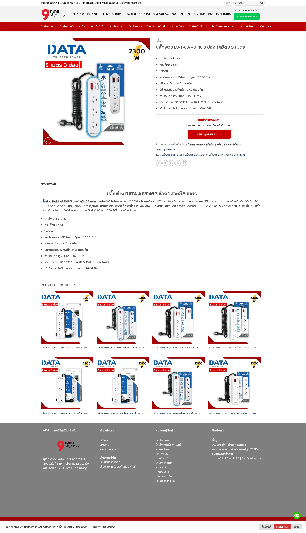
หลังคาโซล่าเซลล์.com (184, 499)
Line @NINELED (247, 16)
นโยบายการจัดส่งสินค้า (229, 144)
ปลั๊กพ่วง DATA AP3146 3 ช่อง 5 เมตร (227, 155)
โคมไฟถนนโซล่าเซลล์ (71, 26)
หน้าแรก (104, 440)
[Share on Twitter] (165, 163)
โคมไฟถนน (47, 26)
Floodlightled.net (236, 498)
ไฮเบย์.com (126, 488)
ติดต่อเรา (265, 26)
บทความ (104, 445)
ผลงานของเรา (108, 449)
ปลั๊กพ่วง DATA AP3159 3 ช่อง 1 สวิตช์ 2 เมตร (232, 413)
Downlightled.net (110, 479)
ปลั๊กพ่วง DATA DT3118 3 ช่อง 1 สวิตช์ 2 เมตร (64, 413)
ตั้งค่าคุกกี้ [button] (266, 527)
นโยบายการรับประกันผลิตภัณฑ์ (118, 466)
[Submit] (261, 3)
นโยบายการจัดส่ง (110, 462)
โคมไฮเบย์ (134, 26)
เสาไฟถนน (116, 26)
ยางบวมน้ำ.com (187, 481)
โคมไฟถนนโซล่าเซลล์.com (66, 492)
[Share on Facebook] (159, 163)
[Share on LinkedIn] (184, 163)
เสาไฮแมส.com (131, 479)
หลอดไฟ (177, 26)
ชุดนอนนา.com (221, 507)
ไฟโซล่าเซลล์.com (125, 484)
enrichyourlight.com (57, 481)
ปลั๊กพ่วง (160, 41)
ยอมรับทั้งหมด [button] (282, 526)
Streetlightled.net (223, 502)
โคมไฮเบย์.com (72, 490)
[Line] (297, 515)
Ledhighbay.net (129, 475)
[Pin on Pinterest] (178, 163)
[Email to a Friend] (172, 163)
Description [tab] (48, 184)
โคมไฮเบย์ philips (223, 26)
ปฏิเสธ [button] (296, 526)
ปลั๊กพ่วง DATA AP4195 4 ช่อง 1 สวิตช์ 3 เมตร (232, 347)
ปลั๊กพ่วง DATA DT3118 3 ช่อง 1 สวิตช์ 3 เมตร (120, 413)
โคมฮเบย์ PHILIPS (166, 481)
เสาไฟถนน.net (108, 493)
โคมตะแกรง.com (127, 493)
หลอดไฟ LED (163, 472)
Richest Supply (109, 475)
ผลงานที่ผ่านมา (247, 26)
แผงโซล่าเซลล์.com (178, 490)
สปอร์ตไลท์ (96, 26)
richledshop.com (166, 485)
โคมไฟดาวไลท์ (164, 463)
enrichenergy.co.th (248, 502)
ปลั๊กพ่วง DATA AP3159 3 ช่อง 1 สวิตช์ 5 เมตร (176, 347)
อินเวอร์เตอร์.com (179, 494)
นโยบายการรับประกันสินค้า (200, 144)
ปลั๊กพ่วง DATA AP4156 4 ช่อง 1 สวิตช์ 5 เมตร (176, 413)
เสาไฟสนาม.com (188, 485)
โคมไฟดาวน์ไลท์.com (73, 485)
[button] (47, 140)
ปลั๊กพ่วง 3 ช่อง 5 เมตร (173, 155)
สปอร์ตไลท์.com (109, 488)
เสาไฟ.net (218, 498)
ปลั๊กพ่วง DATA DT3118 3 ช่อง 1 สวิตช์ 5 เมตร (64, 347)
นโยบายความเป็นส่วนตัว (102, 527)
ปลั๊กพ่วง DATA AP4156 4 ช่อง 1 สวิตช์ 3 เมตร (120, 347)
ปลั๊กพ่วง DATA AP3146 (196, 155)
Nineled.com (142, 488)
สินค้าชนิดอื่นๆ (197, 26)
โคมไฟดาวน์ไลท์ (156, 26)
